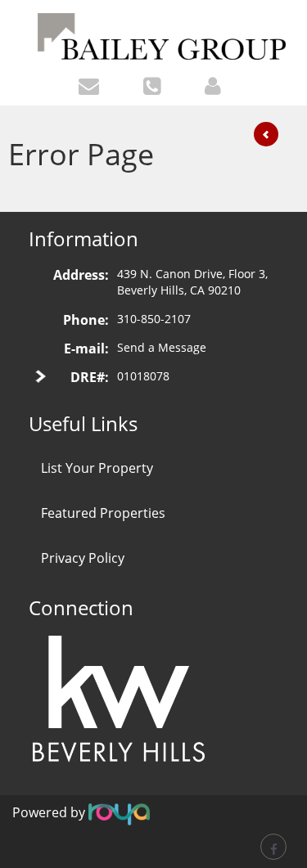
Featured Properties (103, 513)
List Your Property (97, 468)
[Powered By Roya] (119, 813)
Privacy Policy (82, 558)
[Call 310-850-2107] (156, 85)
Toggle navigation (19, 23)
